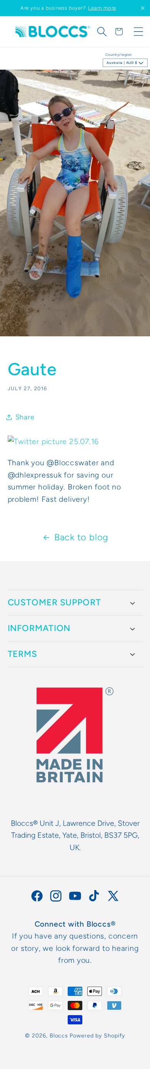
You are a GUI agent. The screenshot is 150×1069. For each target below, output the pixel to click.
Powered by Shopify (97, 1035)
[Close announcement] (142, 8)
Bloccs (59, 1035)
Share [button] (25, 417)
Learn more (102, 8)
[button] (101, 31)
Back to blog (81, 537)
